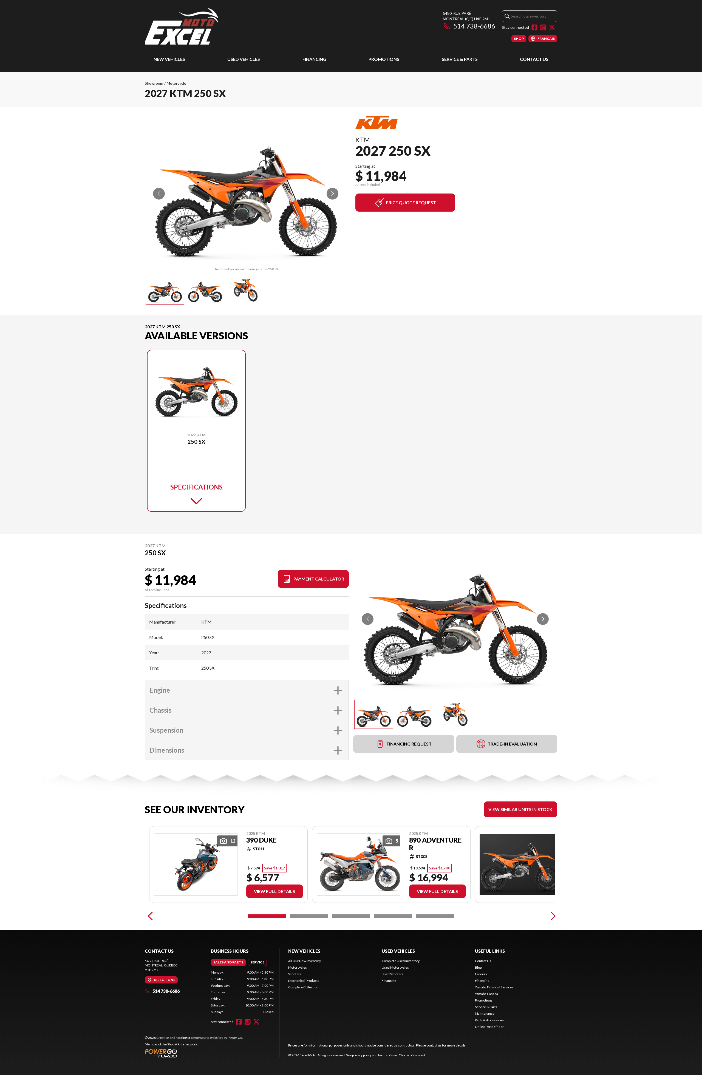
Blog (478, 967)
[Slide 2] (309, 916)
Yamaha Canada (486, 994)
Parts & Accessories (490, 1020)
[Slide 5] (435, 916)
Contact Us (534, 59)
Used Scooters (392, 974)
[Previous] (150, 916)
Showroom (154, 83)
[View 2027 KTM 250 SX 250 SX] (165, 290)
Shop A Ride (175, 1044)
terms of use (387, 1055)
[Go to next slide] (332, 194)
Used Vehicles (243, 59)
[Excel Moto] (213, 26)
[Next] (551, 916)
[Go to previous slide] (159, 194)
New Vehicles (169, 59)
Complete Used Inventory (401, 961)
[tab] (228, 962)
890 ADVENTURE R (435, 844)
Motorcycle (176, 83)
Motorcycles (297, 967)
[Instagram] (543, 27)
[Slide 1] (267, 916)
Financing (314, 59)
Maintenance (484, 1013)
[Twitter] (552, 27)
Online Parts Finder (489, 1027)
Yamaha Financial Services (494, 987)
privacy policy (362, 1055)
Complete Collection (303, 987)
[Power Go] (194, 1053)
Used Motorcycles (395, 967)
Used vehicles (398, 951)
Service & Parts (460, 59)
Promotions (384, 59)
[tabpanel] (242, 992)
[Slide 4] (393, 916)
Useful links (490, 951)
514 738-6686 (474, 26)
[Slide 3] (351, 916)
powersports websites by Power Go (216, 1038)
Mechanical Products (303, 981)
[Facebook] (534, 27)
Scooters (294, 974)
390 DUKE (261, 840)
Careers (481, 974)
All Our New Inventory (304, 961)
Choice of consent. (412, 1055)
